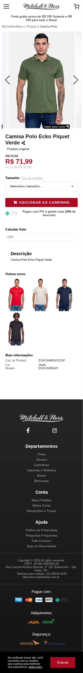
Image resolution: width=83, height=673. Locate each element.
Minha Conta (41, 505)
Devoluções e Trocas (41, 511)
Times (41, 454)
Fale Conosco (41, 541)
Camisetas (41, 465)
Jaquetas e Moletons (41, 470)
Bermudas (41, 481)
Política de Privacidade (42, 530)
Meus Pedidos (42, 500)
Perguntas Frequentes (41, 535)
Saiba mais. (35, 667)
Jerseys (41, 459)
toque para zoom (55, 126)
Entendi (62, 662)
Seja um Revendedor (41, 546)
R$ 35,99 (24, 167)
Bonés (41, 475)
